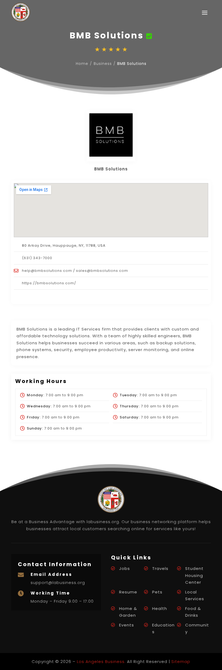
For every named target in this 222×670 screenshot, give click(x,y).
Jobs (124, 568)
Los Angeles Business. (101, 661)
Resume (128, 592)
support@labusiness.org (58, 582)
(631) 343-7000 (37, 257)
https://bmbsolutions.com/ (49, 283)
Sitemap (180, 661)
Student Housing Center (194, 575)
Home (82, 63)
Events (126, 625)
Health (159, 608)
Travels (160, 568)
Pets (157, 592)
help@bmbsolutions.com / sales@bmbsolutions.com (75, 270)
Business (103, 63)
